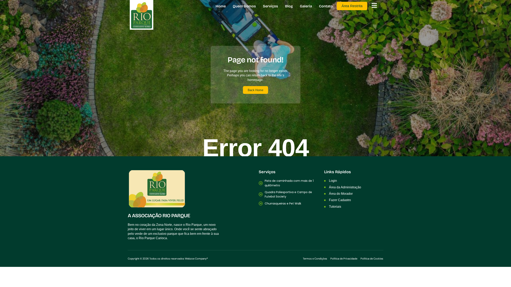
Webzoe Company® (196, 258)
